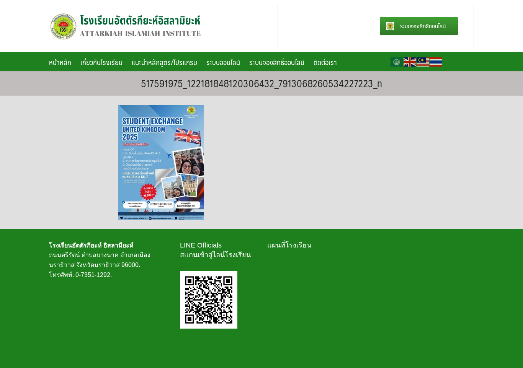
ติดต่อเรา (325, 62)
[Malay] (423, 61)
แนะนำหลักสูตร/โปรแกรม (164, 62)
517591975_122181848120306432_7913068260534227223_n (261, 83)
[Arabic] (397, 61)
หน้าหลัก (60, 62)
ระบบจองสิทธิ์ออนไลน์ (276, 62)
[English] (410, 61)
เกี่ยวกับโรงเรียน (101, 62)
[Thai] (436, 61)
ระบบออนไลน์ (223, 62)
